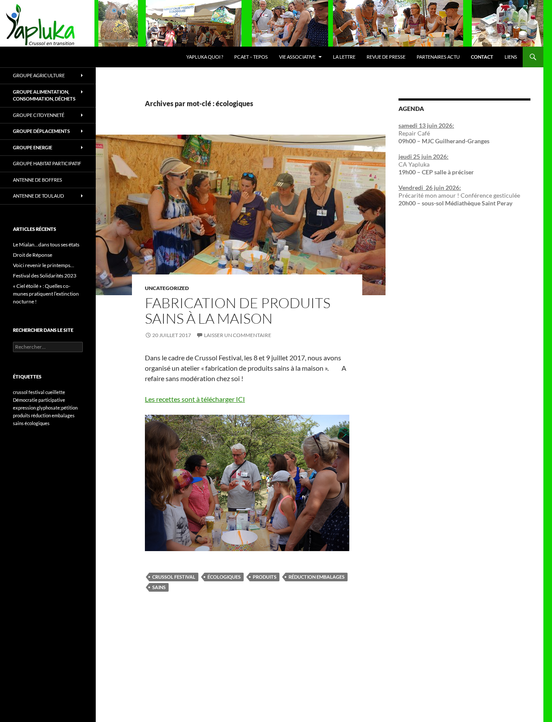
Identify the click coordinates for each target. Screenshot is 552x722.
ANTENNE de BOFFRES (37, 180)
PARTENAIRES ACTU (438, 57)
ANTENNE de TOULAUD (38, 196)
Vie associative (297, 57)
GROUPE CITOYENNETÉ (38, 115)
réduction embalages (317, 577)
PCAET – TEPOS (251, 57)
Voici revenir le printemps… (43, 265)
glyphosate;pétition (57, 407)
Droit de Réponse (32, 255)
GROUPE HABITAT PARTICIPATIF (47, 163)
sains (159, 587)
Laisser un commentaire (237, 335)
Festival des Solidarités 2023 (44, 275)
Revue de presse (386, 57)
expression (24, 407)
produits (264, 577)
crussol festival (173, 577)
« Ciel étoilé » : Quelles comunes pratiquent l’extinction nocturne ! (46, 294)
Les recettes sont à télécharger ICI (195, 399)
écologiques (224, 577)
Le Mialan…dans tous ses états (46, 244)
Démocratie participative (39, 400)
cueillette (55, 392)
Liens (511, 57)
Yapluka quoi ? (204, 57)
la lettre (344, 57)
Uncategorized (167, 288)
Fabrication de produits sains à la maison (237, 310)
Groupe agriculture (39, 75)
